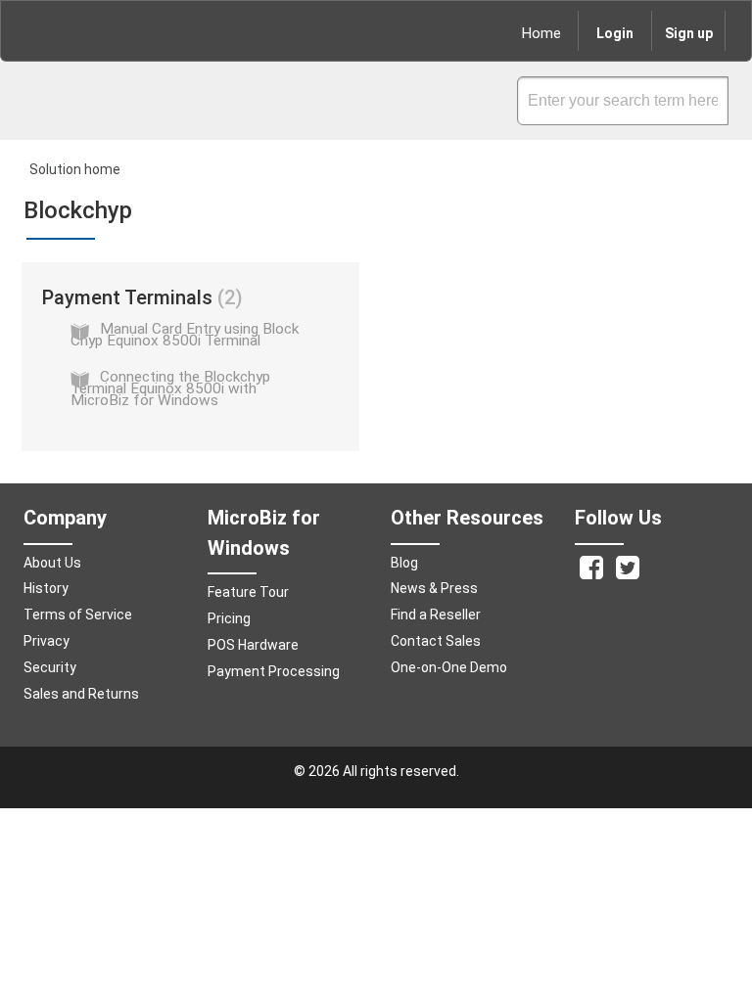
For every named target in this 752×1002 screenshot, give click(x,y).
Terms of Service (78, 614)
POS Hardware (253, 645)
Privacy (47, 641)
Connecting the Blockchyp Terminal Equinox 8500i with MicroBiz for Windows (170, 388)
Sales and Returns (81, 694)
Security (50, 667)
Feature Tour (248, 592)
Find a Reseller (436, 614)
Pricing (229, 618)
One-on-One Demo (449, 667)
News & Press (434, 588)
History (46, 588)
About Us (52, 562)
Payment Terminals (138, 297)
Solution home (74, 169)
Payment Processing (274, 671)
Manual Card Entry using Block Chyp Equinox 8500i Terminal (184, 334)
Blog (404, 562)
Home (541, 33)
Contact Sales (436, 641)
